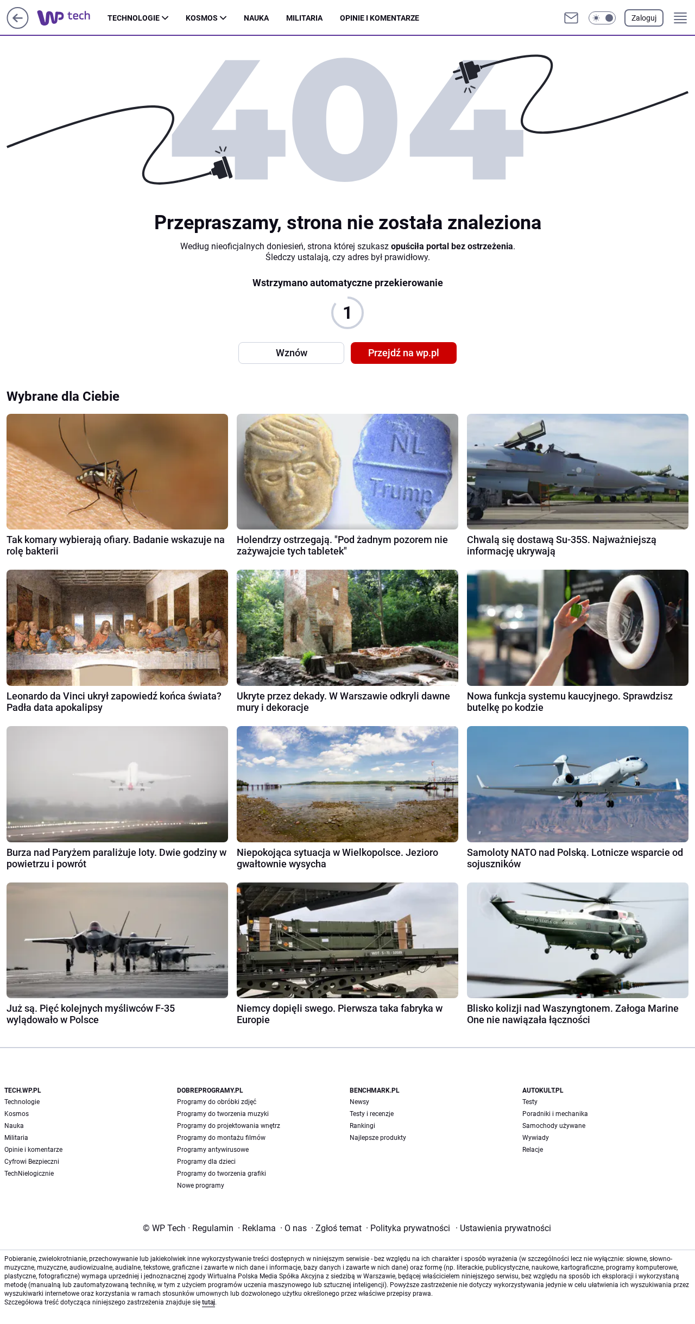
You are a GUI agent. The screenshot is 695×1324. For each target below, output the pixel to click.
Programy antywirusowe (213, 1149)
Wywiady (535, 1138)
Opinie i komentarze (379, 18)
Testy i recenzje (372, 1114)
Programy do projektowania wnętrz (228, 1126)
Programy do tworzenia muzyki (223, 1114)
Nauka (256, 18)
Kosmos (202, 18)
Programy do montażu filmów (221, 1138)
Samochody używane (553, 1126)
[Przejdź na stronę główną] (18, 26)
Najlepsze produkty (378, 1138)
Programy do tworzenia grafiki (221, 1173)
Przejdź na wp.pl (403, 352)
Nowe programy (200, 1185)
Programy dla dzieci (206, 1161)
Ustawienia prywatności (503, 1228)
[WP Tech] (72, 18)
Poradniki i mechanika (555, 1114)
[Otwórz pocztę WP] (571, 18)
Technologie (134, 18)
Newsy (359, 1102)
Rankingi (362, 1126)
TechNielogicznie (29, 1173)
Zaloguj (643, 18)
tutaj (208, 1302)
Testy (530, 1102)
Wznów (291, 352)
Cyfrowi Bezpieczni (31, 1161)
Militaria (304, 18)
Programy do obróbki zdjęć (216, 1102)
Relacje (532, 1149)
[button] (602, 17)
